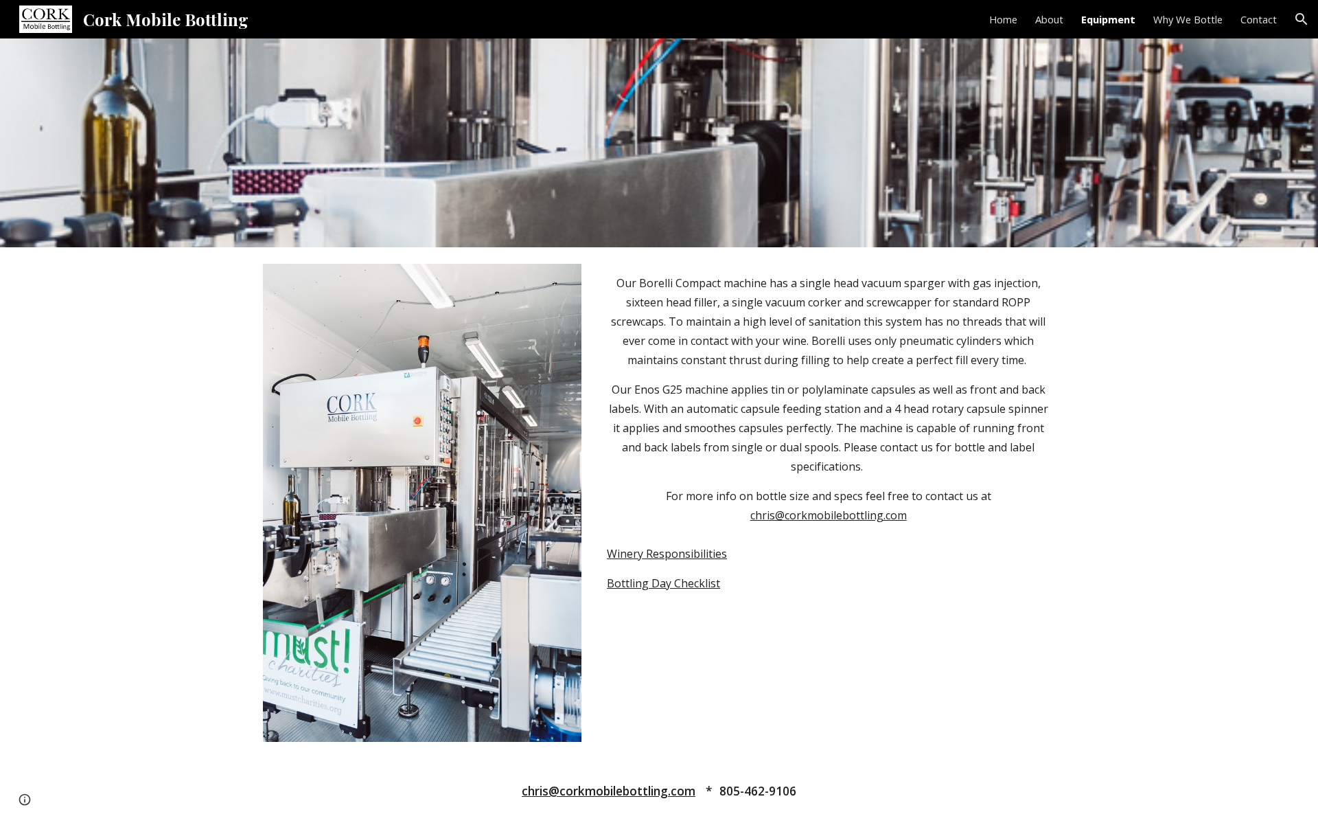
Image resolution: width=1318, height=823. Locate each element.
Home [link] (1003, 19)
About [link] (1049, 19)
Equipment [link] (1108, 19)
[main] (828, 399)
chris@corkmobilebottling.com (828, 515)
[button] (1301, 19)
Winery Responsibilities (667, 553)
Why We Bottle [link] (1188, 19)
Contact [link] (1258, 19)
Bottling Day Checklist (663, 583)
